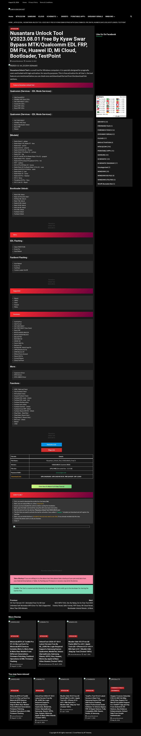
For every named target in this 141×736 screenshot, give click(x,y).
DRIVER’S (64, 16)
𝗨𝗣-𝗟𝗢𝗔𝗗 (77, 476)
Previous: (30, 604)
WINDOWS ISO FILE (105, 175)
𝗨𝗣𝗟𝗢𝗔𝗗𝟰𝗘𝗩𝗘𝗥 (58, 476)
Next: (73, 604)
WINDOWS (109, 16)
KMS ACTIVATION (104, 142)
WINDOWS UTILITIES (105, 180)
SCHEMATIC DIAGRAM (106, 163)
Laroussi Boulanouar (17, 61)
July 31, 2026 (58, 664)
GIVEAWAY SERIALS (95, 16)
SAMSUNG (32, 16)
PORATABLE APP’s (78, 16)
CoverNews (77, 733)
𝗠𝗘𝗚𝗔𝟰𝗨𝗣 (69, 476)
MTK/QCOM (20, 16)
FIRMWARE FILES (104, 126)
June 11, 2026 (91, 718)
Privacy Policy (33, 2)
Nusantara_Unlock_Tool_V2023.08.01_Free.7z (61, 460)
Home (25, 2)
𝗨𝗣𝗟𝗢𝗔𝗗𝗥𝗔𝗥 (46, 476)
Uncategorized (103, 167)
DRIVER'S (101, 122)
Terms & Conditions (46, 2)
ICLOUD (41, 16)
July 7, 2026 (87, 654)
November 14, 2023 (31, 61)
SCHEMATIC (51, 16)
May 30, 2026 (116, 720)
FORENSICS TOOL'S (104, 130)
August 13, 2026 (16, 666)
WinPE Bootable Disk (105, 184)
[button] (131, 16)
